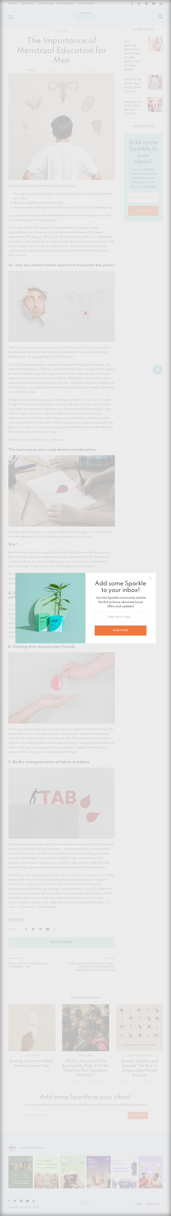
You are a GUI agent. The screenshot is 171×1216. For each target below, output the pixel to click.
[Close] (150, 578)
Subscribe (120, 630)
